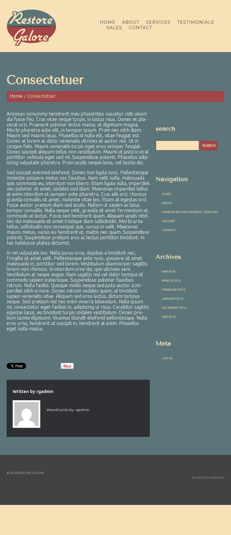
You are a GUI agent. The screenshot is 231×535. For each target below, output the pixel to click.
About (130, 22)
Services (158, 22)
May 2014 (169, 271)
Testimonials (195, 22)
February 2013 (173, 289)
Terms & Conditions (208, 477)
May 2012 (169, 316)
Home (108, 22)
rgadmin (45, 391)
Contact (140, 27)
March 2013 (171, 280)
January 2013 (172, 298)
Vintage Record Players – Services (190, 212)
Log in (167, 358)
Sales (114, 27)
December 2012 (174, 307)
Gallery (168, 221)
